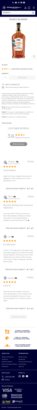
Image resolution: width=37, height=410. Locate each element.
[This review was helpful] (27, 269)
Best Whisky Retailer (22, 332)
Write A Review (18, 144)
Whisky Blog (22, 364)
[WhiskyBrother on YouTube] (27, 376)
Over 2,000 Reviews (23, 346)
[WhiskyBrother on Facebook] (23, 376)
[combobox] (18, 13)
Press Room (5, 366)
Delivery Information (7, 357)
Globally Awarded (22, 330)
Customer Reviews (7, 361)
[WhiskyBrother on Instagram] (19, 376)
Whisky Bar (21, 359)
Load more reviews (18, 317)
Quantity (5, 73)
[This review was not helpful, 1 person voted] (31, 188)
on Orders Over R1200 (21, 339)
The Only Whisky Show (25, 361)
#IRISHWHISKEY (7, 123)
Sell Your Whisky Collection (9, 364)
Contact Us (5, 359)
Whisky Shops (22, 357)
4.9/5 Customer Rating (23, 345)
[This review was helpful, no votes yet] (28, 188)
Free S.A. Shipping (21, 337)
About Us (21, 366)
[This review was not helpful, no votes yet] (31, 269)
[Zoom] (34, 56)
